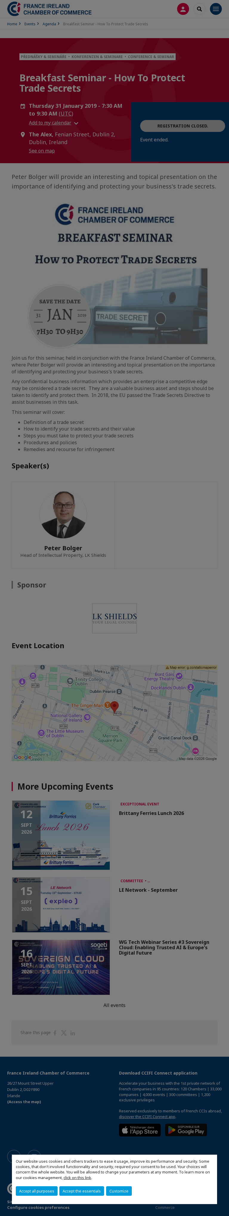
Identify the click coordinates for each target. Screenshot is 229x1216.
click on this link (77, 1177)
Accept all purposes (36, 1191)
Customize (119, 1191)
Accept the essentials (82, 1191)
